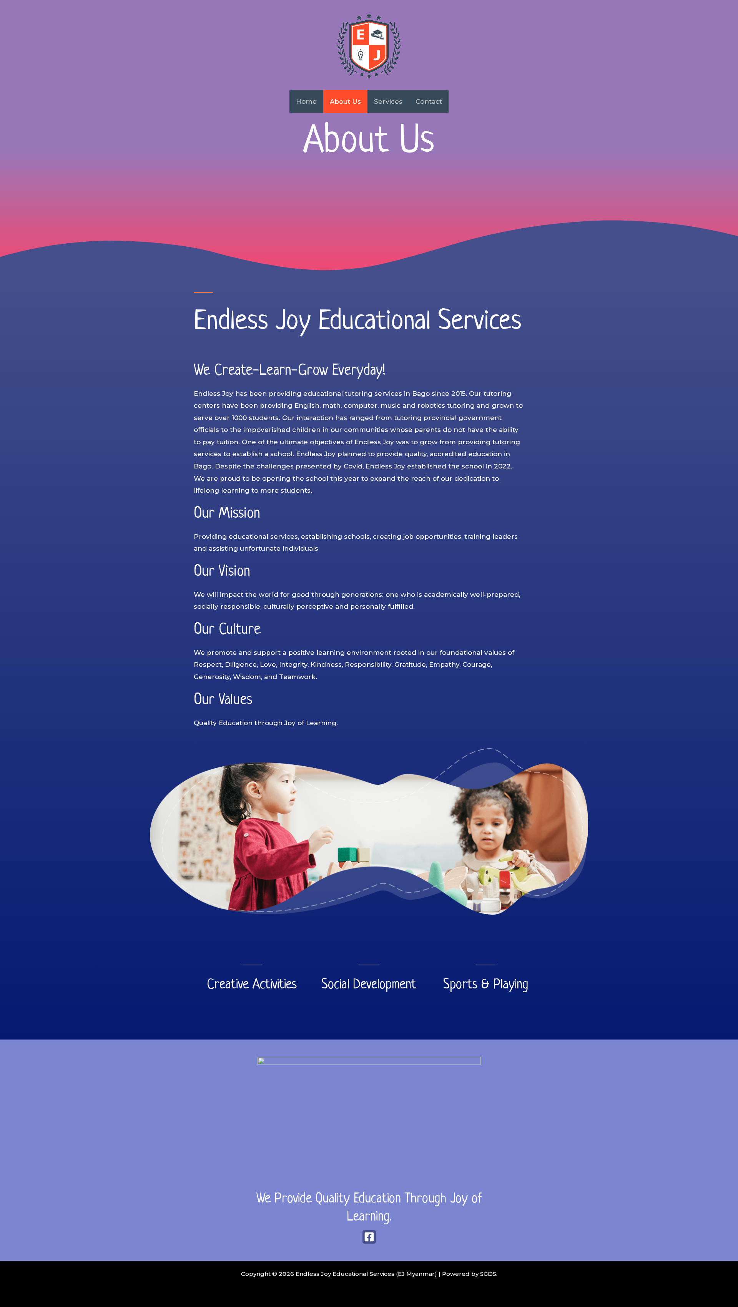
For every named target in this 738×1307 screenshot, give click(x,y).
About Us (345, 101)
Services (388, 101)
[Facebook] (369, 1237)
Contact (429, 101)
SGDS (488, 1273)
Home (306, 101)
